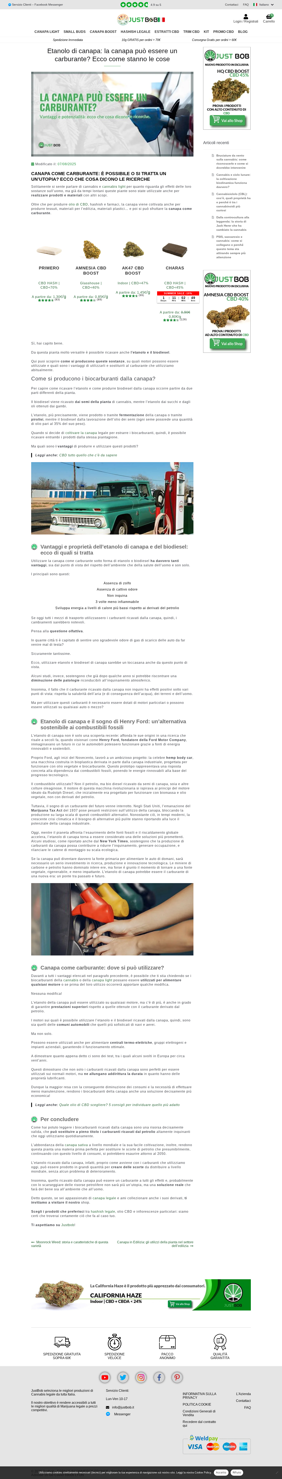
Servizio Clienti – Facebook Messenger (37, 4)
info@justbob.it (123, 1407)
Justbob (67, 1225)
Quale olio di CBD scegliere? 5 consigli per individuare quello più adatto (119, 1105)
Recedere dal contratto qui (199, 1423)
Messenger (122, 1414)
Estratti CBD (167, 31)
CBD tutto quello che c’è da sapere (88, 455)
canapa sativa (76, 1145)
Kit (206, 31)
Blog (243, 31)
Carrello (269, 18)
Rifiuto (237, 1472)
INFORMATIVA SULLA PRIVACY (199, 1395)
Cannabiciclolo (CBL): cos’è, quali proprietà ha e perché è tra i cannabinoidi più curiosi (233, 202)
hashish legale (103, 1211)
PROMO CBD (223, 31)
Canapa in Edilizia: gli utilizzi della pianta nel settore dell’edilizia (155, 1244)
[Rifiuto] (277, 1473)
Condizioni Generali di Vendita (199, 1413)
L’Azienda (243, 1394)
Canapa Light (46, 31)
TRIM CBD (191, 31)
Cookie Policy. (203, 1472)
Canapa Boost (103, 31)
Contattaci (231, 4)
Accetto (221, 1472)
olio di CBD (78, 204)
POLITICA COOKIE (197, 1404)
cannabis (70, 980)
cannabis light (114, 186)
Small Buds (75, 31)
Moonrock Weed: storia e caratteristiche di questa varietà (69, 1244)
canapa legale (104, 1198)
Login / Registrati (245, 21)
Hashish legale (135, 31)
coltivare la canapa (81, 433)
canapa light (102, 980)
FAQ (246, 4)
